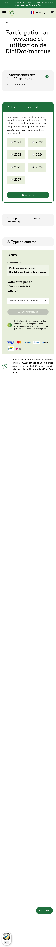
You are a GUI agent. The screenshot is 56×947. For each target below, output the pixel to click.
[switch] (6, 942)
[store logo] (12, 13)
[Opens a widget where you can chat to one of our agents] (44, 911)
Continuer (28, 195)
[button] (28, 301)
